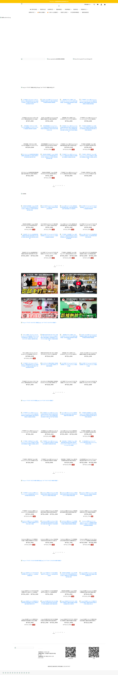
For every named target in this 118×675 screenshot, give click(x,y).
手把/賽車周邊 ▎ (74, 12)
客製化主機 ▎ (64, 12)
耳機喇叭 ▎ (84, 9)
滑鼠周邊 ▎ (68, 9)
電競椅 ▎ (75, 9)
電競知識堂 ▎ (85, 12)
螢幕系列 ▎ (32, 12)
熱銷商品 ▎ (43, 9)
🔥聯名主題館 (41, 12)
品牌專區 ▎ (51, 9)
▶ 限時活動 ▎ (34, 9)
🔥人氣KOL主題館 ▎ (52, 12)
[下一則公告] (97, 1)
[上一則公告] (20, 1)
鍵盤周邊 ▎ (59, 9)
